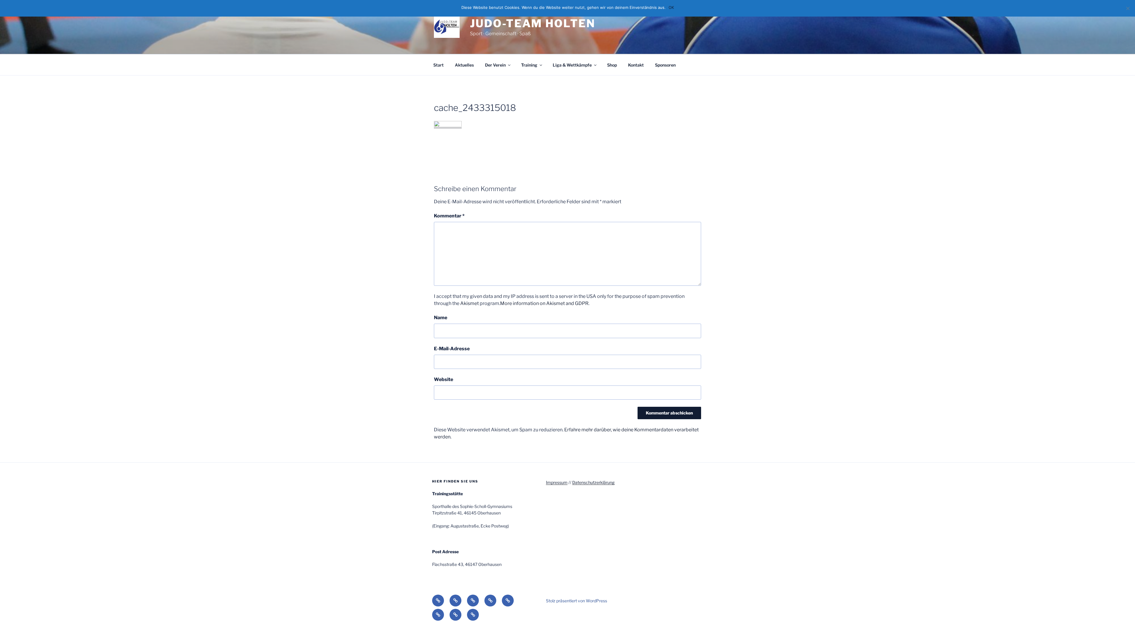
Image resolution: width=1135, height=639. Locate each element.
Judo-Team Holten (532, 23)
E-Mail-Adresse (452, 348)
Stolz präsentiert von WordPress (576, 600)
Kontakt (636, 64)
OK (671, 7)
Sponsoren (665, 64)
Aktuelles (464, 64)
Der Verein (495, 64)
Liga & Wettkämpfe (572, 64)
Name (440, 317)
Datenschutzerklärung (593, 482)
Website (443, 379)
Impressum (557, 482)
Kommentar (449, 216)
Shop (612, 64)
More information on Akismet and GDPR (544, 303)
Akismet (469, 303)
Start (438, 64)
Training (529, 64)
